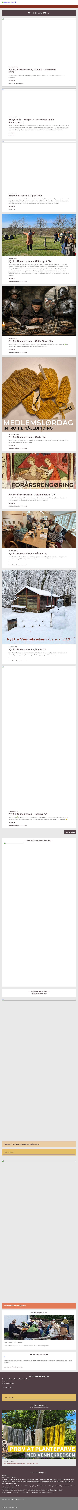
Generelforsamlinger (14, 281)
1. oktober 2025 (13, 811)
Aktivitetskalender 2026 (39, 993)
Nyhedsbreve (19, 83)
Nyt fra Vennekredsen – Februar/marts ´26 (32, 494)
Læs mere (12, 80)
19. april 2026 (13, 258)
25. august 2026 (13, 67)
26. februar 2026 (14, 434)
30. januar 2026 (13, 551)
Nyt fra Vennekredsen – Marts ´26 (27, 436)
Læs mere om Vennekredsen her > (13, 1367)
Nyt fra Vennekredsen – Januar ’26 (27, 649)
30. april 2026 (13, 193)
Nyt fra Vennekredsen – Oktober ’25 (28, 813)
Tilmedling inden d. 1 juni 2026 (25, 195)
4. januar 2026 (13, 646)
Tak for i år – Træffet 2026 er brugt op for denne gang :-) (31, 121)
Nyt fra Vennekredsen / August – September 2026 (32, 71)
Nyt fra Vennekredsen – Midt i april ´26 (30, 261)
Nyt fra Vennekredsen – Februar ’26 (28, 553)
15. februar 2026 (13, 492)
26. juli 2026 (12, 117)
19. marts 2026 (13, 338)
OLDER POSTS (70, 832)
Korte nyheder (12, 83)
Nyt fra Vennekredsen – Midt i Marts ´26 (31, 340)
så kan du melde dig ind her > (41, 1345)
